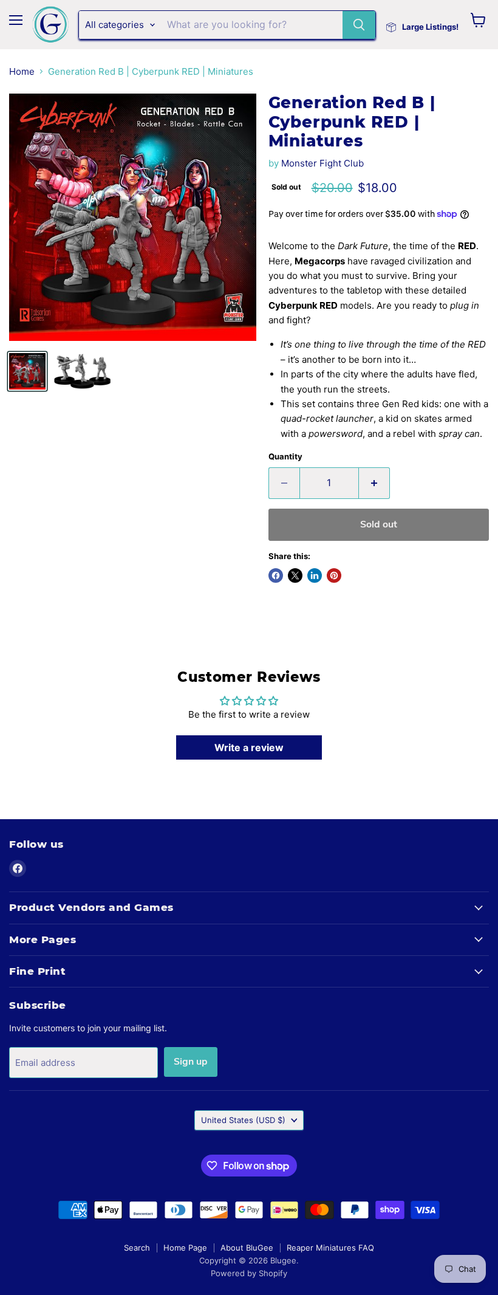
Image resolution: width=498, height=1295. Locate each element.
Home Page (185, 1247)
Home (22, 71)
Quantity (285, 456)
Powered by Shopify (249, 1273)
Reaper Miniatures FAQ (330, 1247)
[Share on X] (295, 575)
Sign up (191, 1061)
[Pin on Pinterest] (334, 575)
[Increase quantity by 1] (374, 483)
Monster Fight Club (322, 163)
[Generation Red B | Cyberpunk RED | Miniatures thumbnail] (27, 371)
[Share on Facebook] (275, 575)
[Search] (359, 25)
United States (243, 1120)
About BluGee (246, 1247)
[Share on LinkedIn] (314, 575)
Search (137, 1247)
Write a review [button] (249, 747)
